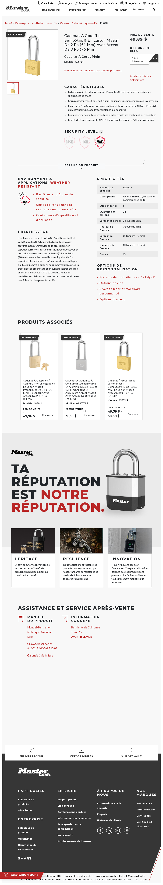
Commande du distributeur (27, 847)
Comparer (47, 414)
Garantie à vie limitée (40, 655)
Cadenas (64, 23)
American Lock (146, 809)
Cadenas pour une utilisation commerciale (36, 23)
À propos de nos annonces (78, 879)
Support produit (67, 799)
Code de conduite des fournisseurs (113, 879)
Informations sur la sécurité (109, 805)
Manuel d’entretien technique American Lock (39, 632)
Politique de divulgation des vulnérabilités (41, 879)
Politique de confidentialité (77, 876)
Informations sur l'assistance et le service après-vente (93, 70)
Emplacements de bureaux (74, 841)
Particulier (31, 791)
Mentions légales (136, 876)
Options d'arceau (112, 299)
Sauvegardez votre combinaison (69, 826)
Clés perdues (65, 805)
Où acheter (25, 810)
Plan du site (141, 879)
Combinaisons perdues (71, 812)
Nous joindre (65, 835)
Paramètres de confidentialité (110, 876)
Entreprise (30, 819)
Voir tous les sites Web (144, 824)
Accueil (8, 23)
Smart (25, 858)
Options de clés (111, 283)
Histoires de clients (109, 820)
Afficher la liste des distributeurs (140, 77)
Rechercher (139, 9)
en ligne (67, 791)
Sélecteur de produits (26, 802)
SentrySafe (144, 815)
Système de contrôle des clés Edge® (127, 277)
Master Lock (144, 803)
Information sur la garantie (74, 818)
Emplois (102, 814)
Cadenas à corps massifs (84, 23)
